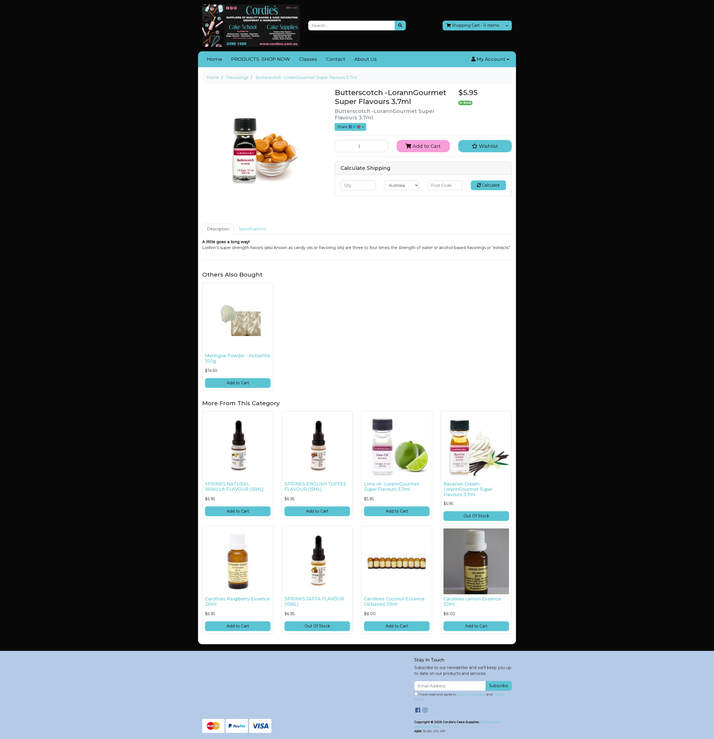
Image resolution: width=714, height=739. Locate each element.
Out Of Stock (476, 515)
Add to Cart (426, 146)
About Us (365, 59)
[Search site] (400, 25)
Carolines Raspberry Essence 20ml (237, 601)
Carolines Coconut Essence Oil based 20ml (394, 601)
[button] (490, 59)
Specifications (252, 228)
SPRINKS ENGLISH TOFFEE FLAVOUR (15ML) (315, 486)
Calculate (490, 185)
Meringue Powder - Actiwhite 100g (237, 358)
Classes (308, 59)
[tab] (218, 229)
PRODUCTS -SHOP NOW (260, 59)
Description (218, 228)
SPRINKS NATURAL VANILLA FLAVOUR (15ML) (234, 486)
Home (214, 59)
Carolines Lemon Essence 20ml (472, 601)
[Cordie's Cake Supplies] (251, 25)
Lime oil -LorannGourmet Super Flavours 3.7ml (391, 486)
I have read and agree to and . (459, 696)
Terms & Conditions (471, 694)
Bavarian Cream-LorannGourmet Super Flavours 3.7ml (468, 489)
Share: (343, 127)
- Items (475, 25)
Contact (335, 59)
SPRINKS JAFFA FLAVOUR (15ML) (314, 601)
